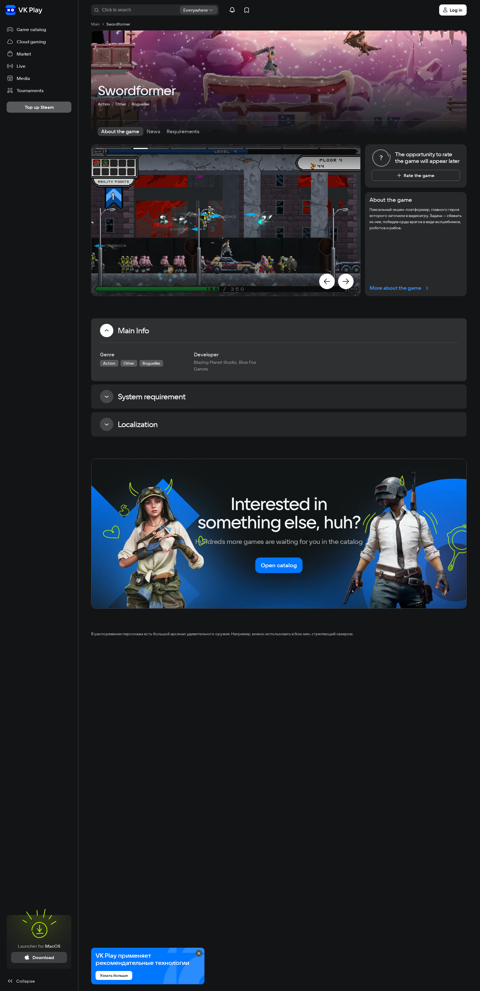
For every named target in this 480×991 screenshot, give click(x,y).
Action (104, 104)
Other (121, 104)
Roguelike (140, 104)
